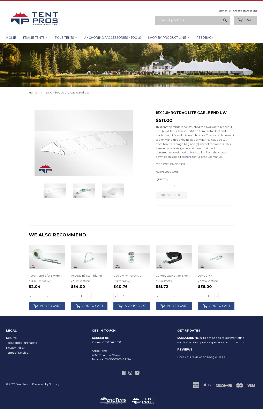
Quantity (162, 179)
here (188, 156)
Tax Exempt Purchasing (21, 342)
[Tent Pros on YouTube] (137, 373)
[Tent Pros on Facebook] (123, 373)
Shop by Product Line (167, 38)
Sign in (222, 10)
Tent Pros (22, 384)
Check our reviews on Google (201, 357)
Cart (248, 20)
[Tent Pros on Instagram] (130, 373)
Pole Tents (65, 38)
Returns (11, 337)
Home (11, 38)
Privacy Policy (15, 347)
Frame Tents (34, 38)
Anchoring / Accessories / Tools (112, 38)
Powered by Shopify (45, 384)
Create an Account (245, 10)
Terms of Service (17, 352)
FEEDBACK (204, 38)
